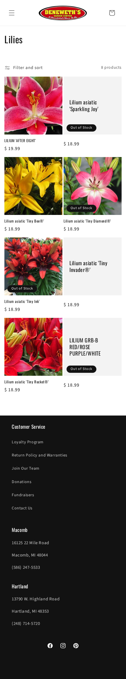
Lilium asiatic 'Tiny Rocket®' (26, 382)
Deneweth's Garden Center (53, 674)
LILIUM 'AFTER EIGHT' (20, 140)
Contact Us (22, 508)
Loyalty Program (28, 442)
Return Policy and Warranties (39, 455)
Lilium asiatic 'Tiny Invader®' (88, 266)
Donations (21, 482)
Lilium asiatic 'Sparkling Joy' (83, 105)
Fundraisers (23, 495)
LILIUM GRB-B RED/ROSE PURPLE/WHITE (85, 347)
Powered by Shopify (90, 674)
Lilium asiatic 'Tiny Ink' (22, 301)
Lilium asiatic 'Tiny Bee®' (24, 221)
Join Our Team (26, 468)
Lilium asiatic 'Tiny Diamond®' (87, 221)
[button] (11, 12)
